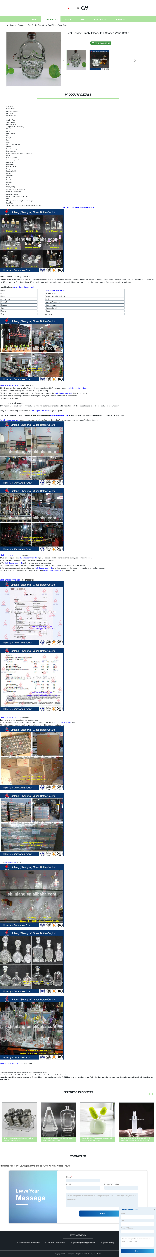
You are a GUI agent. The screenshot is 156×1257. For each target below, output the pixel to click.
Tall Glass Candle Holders (56, 1242)
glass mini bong (108, 1242)
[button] (63, 61)
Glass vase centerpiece (20, 1077)
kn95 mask (33, 1077)
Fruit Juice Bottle (96, 1077)
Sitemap (99, 1254)
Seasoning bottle (126, 1077)
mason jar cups (5, 1077)
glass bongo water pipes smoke (84, 1242)
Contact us (100, 19)
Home (33, 19)
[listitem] (78, 60)
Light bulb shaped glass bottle (49, 1077)
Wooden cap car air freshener (29, 1242)
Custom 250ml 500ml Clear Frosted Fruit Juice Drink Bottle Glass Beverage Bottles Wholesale (35, 1075)
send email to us (102, 43)
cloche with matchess (111, 1077)
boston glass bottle (82, 1077)
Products (51, 19)
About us (120, 19)
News (68, 19)
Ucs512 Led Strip (68, 1077)
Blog (82, 19)
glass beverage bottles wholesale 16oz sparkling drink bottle (26, 1072)
